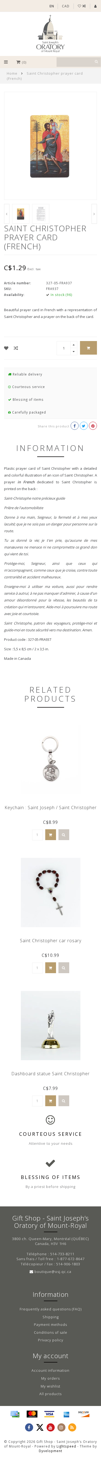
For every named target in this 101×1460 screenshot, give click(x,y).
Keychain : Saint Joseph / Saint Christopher (51, 808)
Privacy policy (50, 1340)
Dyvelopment (50, 1451)
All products (50, 1393)
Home (12, 73)
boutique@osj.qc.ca (52, 1271)
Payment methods (50, 1324)
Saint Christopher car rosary (50, 941)
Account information (50, 1370)
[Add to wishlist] (6, 348)
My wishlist (50, 1386)
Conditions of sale (50, 1332)
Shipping (51, 1316)
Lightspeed (66, 1446)
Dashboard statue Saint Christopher (50, 1074)
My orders (50, 1378)
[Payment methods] (15, 1414)
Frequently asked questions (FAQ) (51, 1309)
